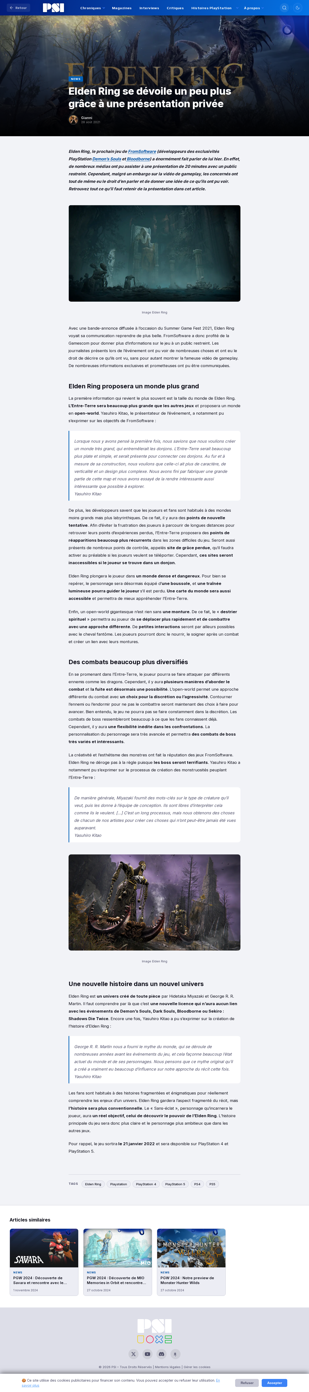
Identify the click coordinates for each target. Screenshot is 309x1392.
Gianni (86, 118)
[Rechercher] (284, 7)
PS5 (212, 1184)
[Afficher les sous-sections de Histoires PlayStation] (237, 8)
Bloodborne (138, 158)
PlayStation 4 (146, 1184)
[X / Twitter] (133, 1354)
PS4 (197, 1184)
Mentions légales (168, 1367)
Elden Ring (93, 1184)
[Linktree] (175, 1354)
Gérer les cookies (197, 1367)
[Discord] (161, 1354)
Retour (21, 8)
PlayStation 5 (175, 1184)
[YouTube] (147, 1354)
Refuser (247, 1383)
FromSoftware (142, 151)
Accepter (274, 1383)
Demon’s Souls (106, 158)
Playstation (118, 1184)
